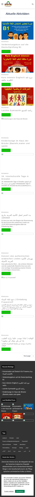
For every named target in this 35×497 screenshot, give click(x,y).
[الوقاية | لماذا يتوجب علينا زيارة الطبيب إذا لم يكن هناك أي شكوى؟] (17, 324)
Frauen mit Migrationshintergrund (10, 441)
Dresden (11, 438)
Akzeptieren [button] (19, 491)
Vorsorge (14, 447)
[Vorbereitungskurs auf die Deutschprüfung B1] (17, 31)
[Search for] (33, 5)
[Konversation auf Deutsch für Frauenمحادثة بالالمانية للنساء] (17, 408)
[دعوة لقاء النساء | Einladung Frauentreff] (17, 285)
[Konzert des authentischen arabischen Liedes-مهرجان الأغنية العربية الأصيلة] (17, 242)
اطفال (26, 447)
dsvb (17, 438)
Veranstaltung (5, 447)
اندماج (9, 451)
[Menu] (2, 5)
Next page (27, 356)
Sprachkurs (22, 444)
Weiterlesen (6, 51)
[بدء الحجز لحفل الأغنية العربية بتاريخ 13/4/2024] (17, 201)
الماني (3, 451)
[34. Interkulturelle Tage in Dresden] (17, 162)
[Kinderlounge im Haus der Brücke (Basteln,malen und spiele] (17, 127)
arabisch (4, 438)
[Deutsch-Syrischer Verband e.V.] (8, 4)
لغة (29, 451)
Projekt (15, 444)
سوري (19, 451)
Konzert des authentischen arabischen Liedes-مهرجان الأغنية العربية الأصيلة (17, 258)
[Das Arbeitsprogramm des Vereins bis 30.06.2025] (28, 416)
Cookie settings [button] (9, 491)
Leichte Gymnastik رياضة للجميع (16, 110)
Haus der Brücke (6, 444)
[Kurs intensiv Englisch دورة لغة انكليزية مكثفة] (17, 63)
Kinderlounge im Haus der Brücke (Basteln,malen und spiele (15, 143)
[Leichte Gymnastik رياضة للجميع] (17, 96)
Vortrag (21, 447)
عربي (25, 451)
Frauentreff (24, 441)
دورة (14, 451)
